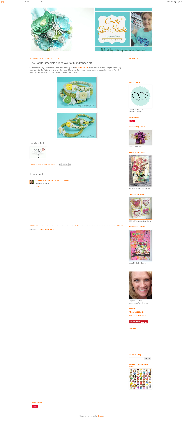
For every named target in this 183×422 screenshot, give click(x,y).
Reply (37, 187)
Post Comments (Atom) (46, 229)
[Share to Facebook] (67, 164)
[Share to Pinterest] (69, 164)
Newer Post (34, 226)
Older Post (119, 226)
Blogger (100, 416)
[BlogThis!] (62, 164)
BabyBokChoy (40, 180)
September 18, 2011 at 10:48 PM (58, 180)
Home (77, 226)
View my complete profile (137, 315)
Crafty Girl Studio (137, 312)
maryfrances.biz (82, 68)
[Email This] (60, 164)
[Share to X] (65, 164)
